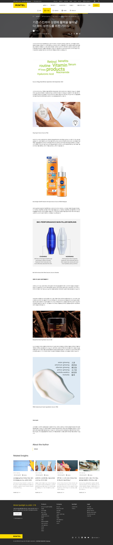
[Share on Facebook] (71, 33)
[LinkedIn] (82, 537)
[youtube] (88, 537)
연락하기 (61, 1)
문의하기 (96, 5)
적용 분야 (52, 5)
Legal (88, 504)
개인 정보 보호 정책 (91, 514)
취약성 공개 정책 (59, 508)
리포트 (42, 527)
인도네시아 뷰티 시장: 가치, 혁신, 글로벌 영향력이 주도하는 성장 (88, 479)
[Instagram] (72, 537)
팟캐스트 (74, 10)
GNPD (42, 517)
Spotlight (74, 504)
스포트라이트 (62, 5)
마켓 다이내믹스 (44, 523)
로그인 (79, 1)
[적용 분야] (55, 5)
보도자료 (66, 1)
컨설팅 (71, 5)
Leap (42, 519)
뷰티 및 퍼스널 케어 (46, 16)
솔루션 (44, 5)
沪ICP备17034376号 (41, 541)
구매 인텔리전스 (44, 525)
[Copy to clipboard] (79, 33)
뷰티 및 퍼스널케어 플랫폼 (46, 506)
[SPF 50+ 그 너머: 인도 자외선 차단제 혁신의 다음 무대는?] (67, 465)
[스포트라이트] (66, 5)
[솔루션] (47, 5)
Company (59, 504)
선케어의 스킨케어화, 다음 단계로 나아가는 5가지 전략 (45, 479)
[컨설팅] (73, 5)
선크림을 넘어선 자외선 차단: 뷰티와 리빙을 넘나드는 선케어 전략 (23, 479)
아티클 (47, 10)
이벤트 (70, 1)
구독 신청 (17, 513)
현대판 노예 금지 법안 (91, 512)
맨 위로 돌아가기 (18, 518)
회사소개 (55, 1)
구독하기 (73, 508)
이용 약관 (89, 516)
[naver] (85, 537)
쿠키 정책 (89, 506)
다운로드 (56, 10)
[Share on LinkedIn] (77, 33)
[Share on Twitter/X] (74, 33)
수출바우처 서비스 (81, 5)
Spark (42, 528)
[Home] (33, 16)
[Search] (99, 1)
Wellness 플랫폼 (44, 521)
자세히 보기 (16, 492)
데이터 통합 (43, 510)
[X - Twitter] (79, 537)
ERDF (57, 516)
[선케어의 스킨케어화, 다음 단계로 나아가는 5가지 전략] (45, 465)
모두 (40, 10)
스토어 (75, 1)
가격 (89, 5)
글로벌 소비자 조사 (45, 516)
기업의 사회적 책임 (60, 514)
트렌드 (42, 530)
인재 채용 (58, 510)
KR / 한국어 (87, 1)
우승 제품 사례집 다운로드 (26, 1)
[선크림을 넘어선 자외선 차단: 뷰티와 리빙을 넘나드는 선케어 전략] (23, 465)
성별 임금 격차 (90, 508)
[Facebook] (76, 537)
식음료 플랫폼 (44, 514)
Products (43, 504)
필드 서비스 (43, 512)
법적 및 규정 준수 (90, 510)
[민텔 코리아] (20, 5)
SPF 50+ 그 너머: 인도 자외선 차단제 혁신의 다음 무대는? (67, 479)
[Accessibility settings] (94, 1)
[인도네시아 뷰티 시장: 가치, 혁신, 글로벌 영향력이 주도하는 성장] (89, 465)
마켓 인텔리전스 (59, 519)
